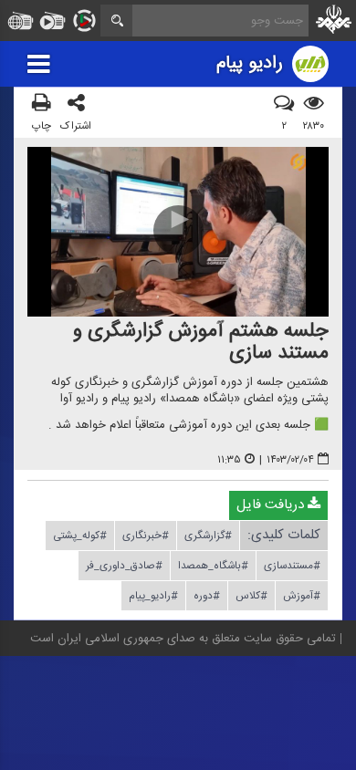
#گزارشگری (208, 535)
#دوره (207, 596)
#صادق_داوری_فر (124, 566)
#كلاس (251, 596)
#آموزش (301, 596)
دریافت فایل (272, 505)
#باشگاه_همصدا (213, 566)
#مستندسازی (292, 566)
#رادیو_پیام (153, 596)
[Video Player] (178, 232)
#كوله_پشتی (80, 535)
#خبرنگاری (145, 535)
